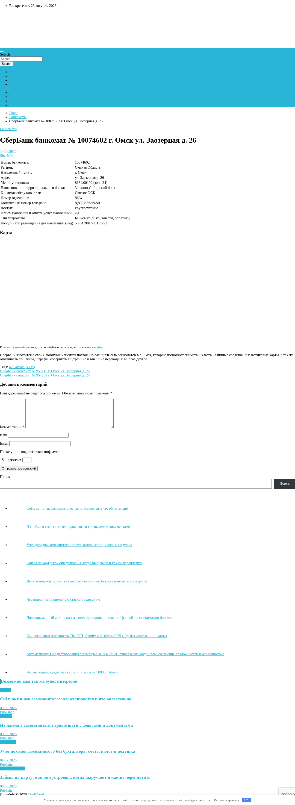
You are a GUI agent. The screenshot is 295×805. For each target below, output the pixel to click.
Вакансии (17, 101)
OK (246, 800)
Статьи (5, 690)
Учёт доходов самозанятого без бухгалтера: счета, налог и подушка (67, 751)
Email (4, 443)
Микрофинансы (12, 768)
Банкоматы (18, 76)
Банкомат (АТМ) (22, 367)
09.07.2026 (8, 708)
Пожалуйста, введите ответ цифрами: (29, 452)
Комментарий (12, 427)
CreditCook (14, 15)
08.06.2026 (8, 786)
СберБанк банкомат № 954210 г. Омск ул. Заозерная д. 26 (45, 371)
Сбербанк (16, 72)
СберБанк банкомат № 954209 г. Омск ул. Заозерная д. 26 (45, 375)
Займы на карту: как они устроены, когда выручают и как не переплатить (75, 777)
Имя (3, 435)
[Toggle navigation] (2, 51)
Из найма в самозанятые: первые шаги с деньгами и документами (66, 725)
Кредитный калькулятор (28, 97)
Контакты (17, 92)
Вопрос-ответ (20, 84)
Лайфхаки (8, 742)
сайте (99, 347)
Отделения (17, 80)
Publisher (7, 712)
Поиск (5, 477)
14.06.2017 (8, 151)
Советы (6, 716)
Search (5, 54)
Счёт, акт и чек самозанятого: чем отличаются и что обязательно (65, 698)
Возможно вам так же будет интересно (39, 681)
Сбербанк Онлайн (23, 105)
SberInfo (6, 156)
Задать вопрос (29, 88)
